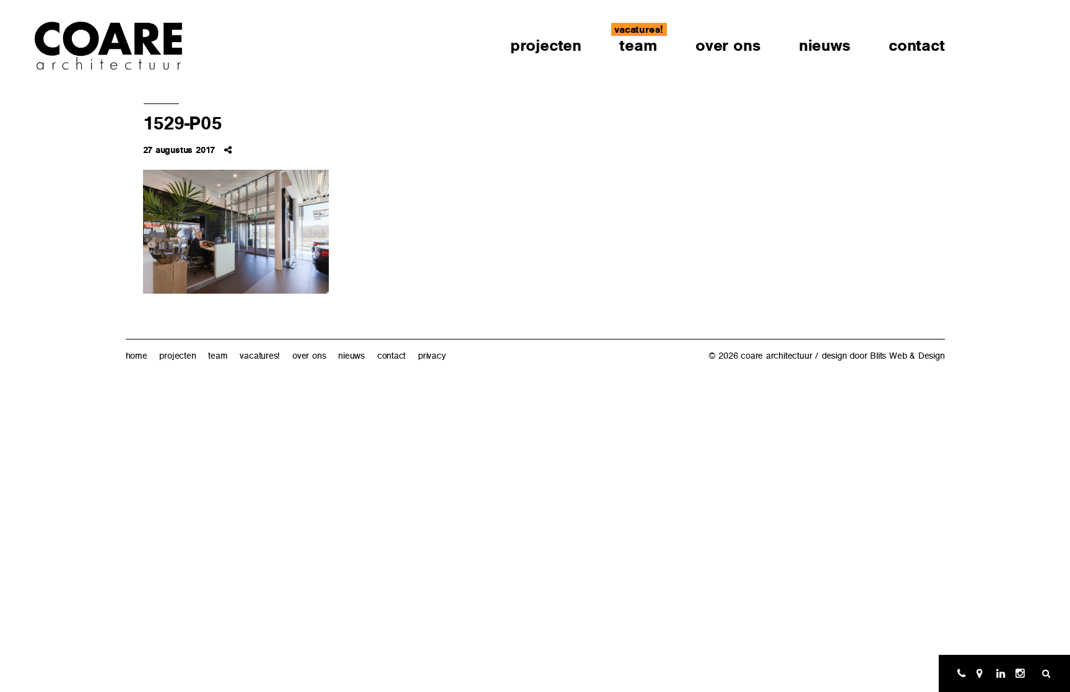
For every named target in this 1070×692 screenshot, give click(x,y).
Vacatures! (638, 29)
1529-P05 (182, 123)
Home (136, 356)
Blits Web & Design (907, 356)
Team (638, 45)
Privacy (432, 356)
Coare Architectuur (109, 46)
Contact (917, 45)
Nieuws (825, 45)
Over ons (727, 45)
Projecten (545, 45)
